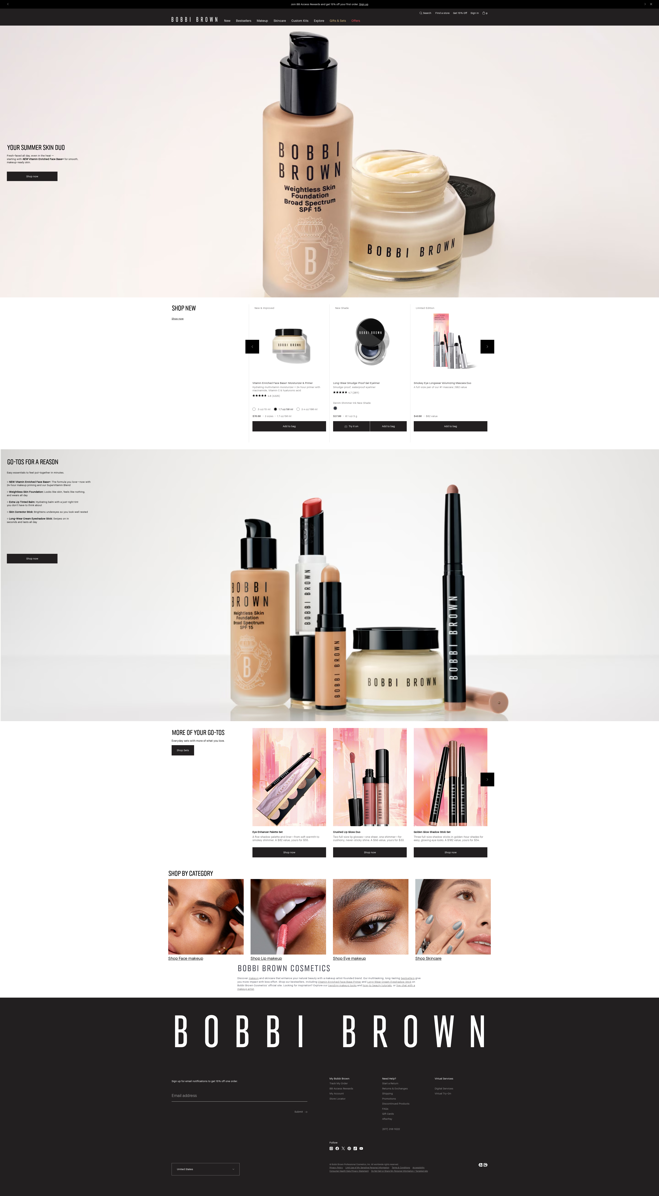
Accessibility (419, 1167)
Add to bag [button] (289, 426)
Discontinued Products (395, 1103)
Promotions (389, 1098)
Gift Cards (388, 1113)
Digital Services (444, 1088)
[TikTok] (355, 1148)
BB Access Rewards (341, 1088)
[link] (484, 13)
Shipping (387, 1093)
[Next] (645, 4)
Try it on (353, 426)
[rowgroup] (329, 914)
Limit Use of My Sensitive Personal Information (367, 1167)
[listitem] (289, 373)
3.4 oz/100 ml (309, 409)
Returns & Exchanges (395, 1088)
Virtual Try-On (443, 1093)
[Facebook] (337, 1148)
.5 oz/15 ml (263, 409)
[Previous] (8, 4)
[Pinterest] (349, 1148)
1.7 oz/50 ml (286, 409)
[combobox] (206, 1169)
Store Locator (337, 1098)
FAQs (385, 1108)
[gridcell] (335, 408)
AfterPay (387, 1118)
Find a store (442, 12)
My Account (337, 1093)
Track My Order (339, 1083)
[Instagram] (331, 1148)
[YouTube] (361, 1148)
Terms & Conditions (401, 1167)
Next (487, 347)
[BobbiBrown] (194, 19)
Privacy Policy (336, 1167)
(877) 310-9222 (391, 1128)
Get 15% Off (460, 12)
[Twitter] (343, 1148)
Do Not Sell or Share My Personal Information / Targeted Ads (399, 1171)
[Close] (651, 4)
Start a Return (390, 1083)
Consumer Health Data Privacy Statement (349, 1171)
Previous (252, 347)
